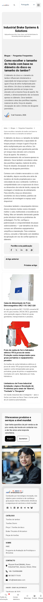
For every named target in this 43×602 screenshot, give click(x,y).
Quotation (23, 439)
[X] (16, 250)
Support (10, 439)
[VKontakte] (28, 507)
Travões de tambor (13, 519)
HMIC (8, 546)
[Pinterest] (27, 250)
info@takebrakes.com (17, 580)
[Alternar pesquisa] (14, 5)
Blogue (13, 128)
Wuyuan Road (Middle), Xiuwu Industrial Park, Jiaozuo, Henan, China (22, 566)
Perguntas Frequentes (25, 128)
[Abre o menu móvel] (38, 5)
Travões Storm (11, 523)
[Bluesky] (31, 507)
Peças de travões (12, 535)
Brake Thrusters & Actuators (16, 531)
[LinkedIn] (22, 250)
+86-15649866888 (15, 571)
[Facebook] (11, 250)
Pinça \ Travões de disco (15, 527)
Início (5, 128)
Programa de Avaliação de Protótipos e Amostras (20, 552)
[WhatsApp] (32, 250)
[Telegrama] (24, 507)
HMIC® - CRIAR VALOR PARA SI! (16, 587)
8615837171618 (15, 576)
